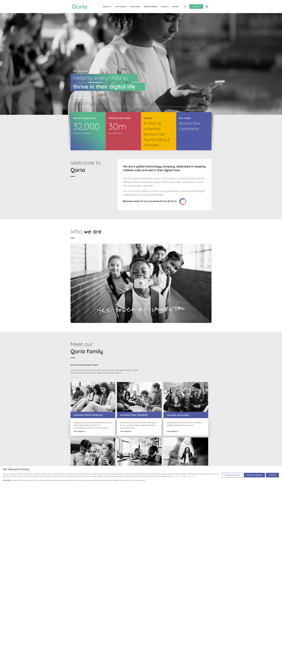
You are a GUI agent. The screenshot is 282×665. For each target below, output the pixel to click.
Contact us (196, 6)
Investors (165, 6)
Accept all (272, 475)
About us (106, 6)
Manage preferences (232, 475)
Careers (175, 6)
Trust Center (135, 6)
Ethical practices (150, 6)
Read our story (82, 97)
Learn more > (75, 377)
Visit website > (79, 431)
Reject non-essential (254, 475)
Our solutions (120, 6)
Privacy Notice (191, 476)
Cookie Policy (177, 476)
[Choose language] (207, 6)
